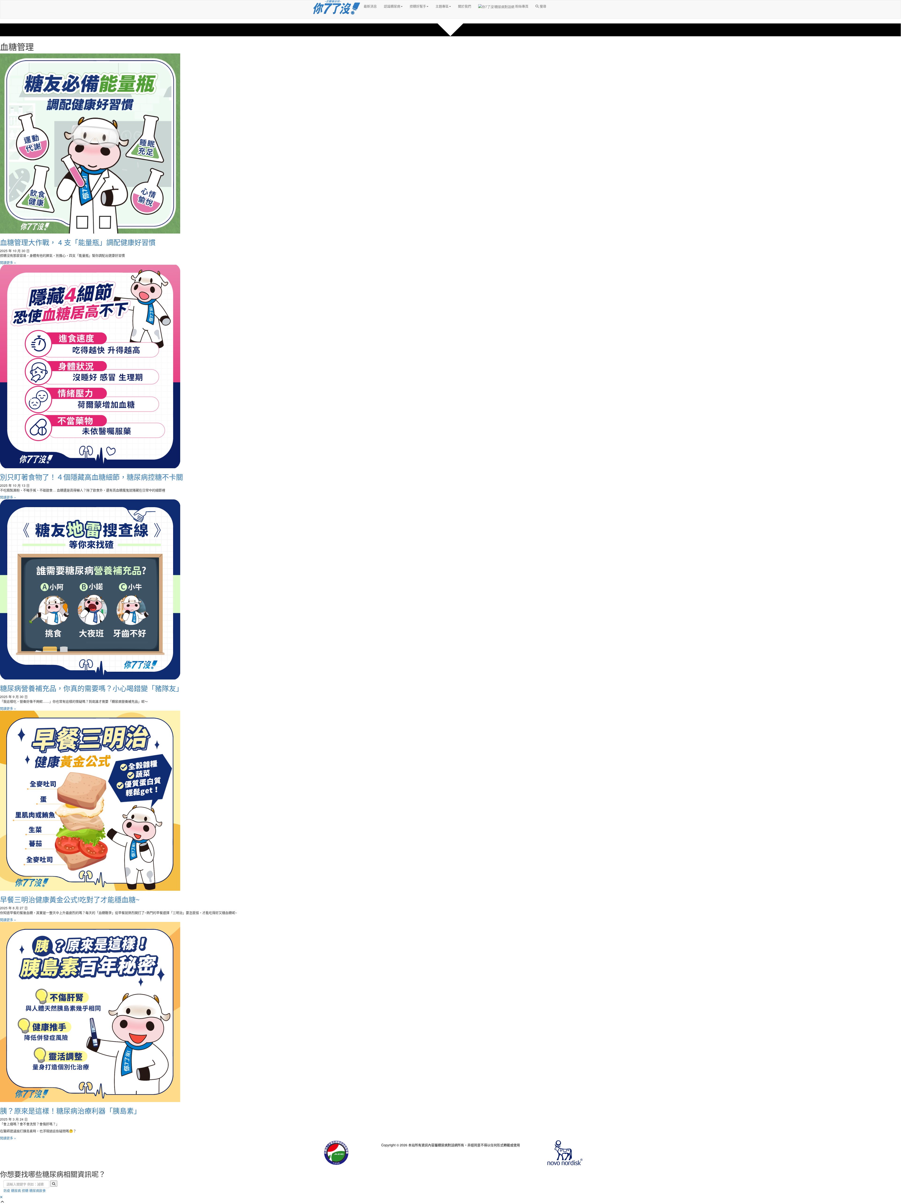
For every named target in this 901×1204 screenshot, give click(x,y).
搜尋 (542, 6)
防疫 (7, 1190)
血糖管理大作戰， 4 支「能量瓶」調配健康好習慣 (78, 242)
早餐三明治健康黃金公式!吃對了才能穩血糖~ (70, 899)
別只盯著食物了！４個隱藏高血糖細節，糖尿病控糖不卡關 (91, 477)
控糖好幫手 (418, 6)
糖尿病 (16, 1190)
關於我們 (464, 6)
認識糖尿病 (392, 6)
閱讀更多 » (8, 262)
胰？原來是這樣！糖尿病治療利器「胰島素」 (70, 1111)
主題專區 (442, 6)
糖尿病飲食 (37, 1190)
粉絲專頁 (521, 6)
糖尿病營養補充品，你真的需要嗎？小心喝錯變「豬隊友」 (91, 688)
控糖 (25, 1190)
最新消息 (370, 6)
